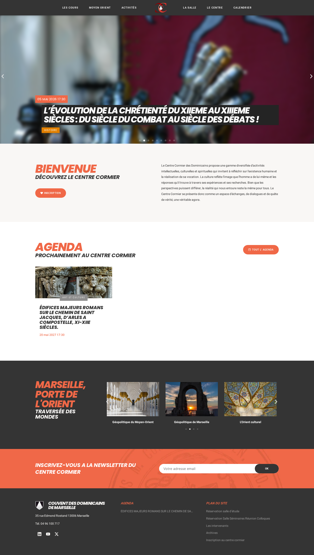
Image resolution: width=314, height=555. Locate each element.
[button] (2, 76)
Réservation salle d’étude (222, 511)
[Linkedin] (39, 534)
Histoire (50, 130)
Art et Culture (73, 297)
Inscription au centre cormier (225, 540)
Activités (129, 7)
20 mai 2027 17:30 (52, 335)
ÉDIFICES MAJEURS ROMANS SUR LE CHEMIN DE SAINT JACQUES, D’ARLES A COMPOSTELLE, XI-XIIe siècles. (71, 317)
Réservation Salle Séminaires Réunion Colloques (238, 518)
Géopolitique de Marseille (191, 422)
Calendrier (242, 7)
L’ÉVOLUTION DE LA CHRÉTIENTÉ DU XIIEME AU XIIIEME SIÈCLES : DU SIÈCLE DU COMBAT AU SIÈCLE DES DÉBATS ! (152, 115)
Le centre (215, 7)
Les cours (70, 7)
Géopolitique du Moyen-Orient (133, 422)
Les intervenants (217, 526)
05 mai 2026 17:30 (51, 99)
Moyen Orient (100, 7)
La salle (189, 7)
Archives (212, 533)
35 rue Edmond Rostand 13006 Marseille (62, 516)
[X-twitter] (56, 534)
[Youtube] (48, 534)
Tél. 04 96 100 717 (47, 523)
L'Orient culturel (250, 422)
